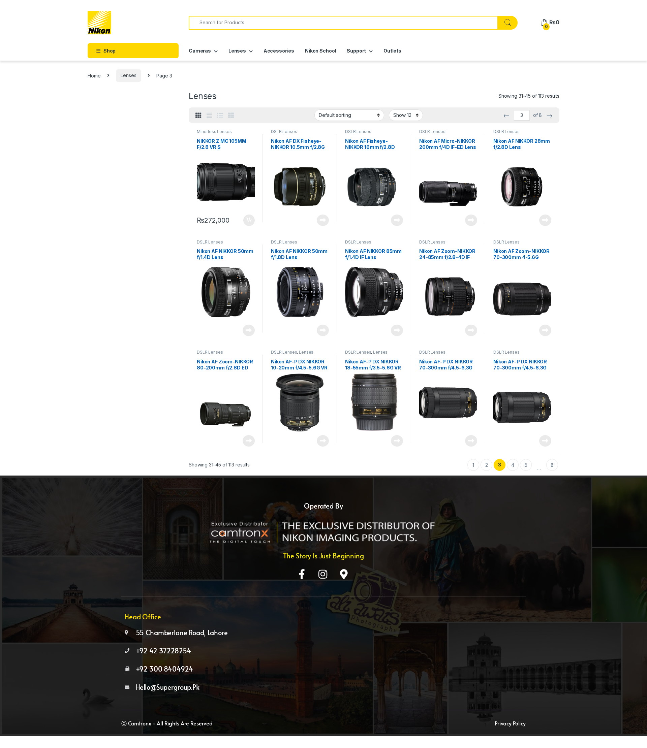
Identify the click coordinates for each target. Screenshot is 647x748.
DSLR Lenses (284, 131)
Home (94, 75)
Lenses (237, 51)
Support (356, 51)
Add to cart (249, 220)
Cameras (200, 51)
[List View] (220, 115)
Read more (323, 220)
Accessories (279, 51)
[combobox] (343, 23)
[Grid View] (198, 115)
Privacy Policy (510, 723)
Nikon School (320, 51)
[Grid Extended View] (209, 115)
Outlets (392, 51)
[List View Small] (231, 115)
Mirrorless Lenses (214, 131)
